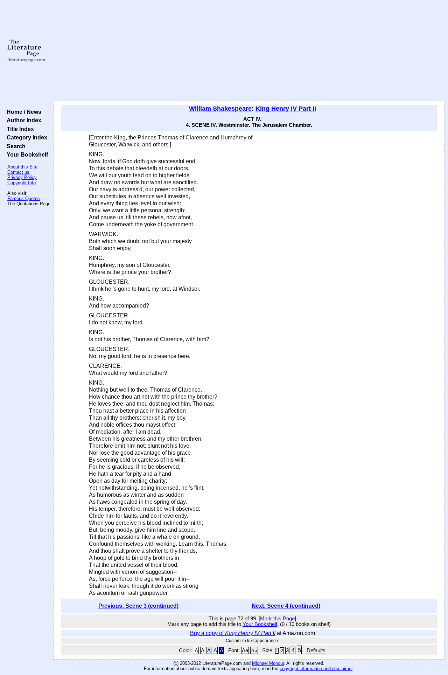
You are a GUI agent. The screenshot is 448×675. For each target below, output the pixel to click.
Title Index (19, 129)
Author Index (22, 120)
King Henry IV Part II (285, 108)
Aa (245, 650)
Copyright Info (21, 182)
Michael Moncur (268, 663)
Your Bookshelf (26, 154)
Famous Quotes (23, 198)
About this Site (22, 167)
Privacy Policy (22, 177)
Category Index (25, 137)
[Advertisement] (249, 51)
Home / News (22, 112)
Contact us (18, 172)
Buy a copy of (232, 633)
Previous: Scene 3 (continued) (138, 606)
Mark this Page (277, 618)
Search (15, 146)
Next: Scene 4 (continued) (286, 606)
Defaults (316, 650)
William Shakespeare (220, 108)
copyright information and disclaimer (316, 668)
